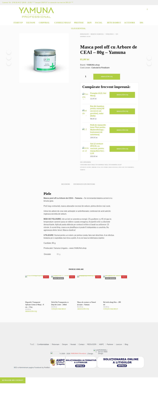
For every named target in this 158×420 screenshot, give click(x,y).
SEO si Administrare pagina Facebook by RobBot (32, 367)
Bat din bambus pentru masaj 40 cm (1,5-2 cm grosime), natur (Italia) (97, 111)
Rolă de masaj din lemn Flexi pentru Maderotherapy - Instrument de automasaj (98, 130)
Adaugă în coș (107, 76)
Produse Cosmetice (97, 34)
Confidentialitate (43, 344)
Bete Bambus (114, 23)
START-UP (18, 23)
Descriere (65, 184)
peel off (121, 167)
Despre (65, 344)
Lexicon (119, 344)
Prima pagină (84, 34)
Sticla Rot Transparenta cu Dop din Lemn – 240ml (60, 303)
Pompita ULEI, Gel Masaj (98, 94)
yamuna (82, 169)
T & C (32, 344)
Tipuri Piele (110, 34)
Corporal (44, 23)
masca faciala (113, 167)
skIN (89, 23)
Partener (110, 344)
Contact (81, 344)
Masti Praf (91, 164)
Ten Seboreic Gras (101, 164)
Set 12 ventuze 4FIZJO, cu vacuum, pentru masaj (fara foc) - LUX (97, 148)
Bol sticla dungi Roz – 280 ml (112, 303)
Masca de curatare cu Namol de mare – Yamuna (86, 303)
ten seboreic (129, 167)
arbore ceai (96, 167)
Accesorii (129, 23)
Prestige (79, 23)
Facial (98, 23)
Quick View (38, 297)
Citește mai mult (58, 309)
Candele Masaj (62, 23)
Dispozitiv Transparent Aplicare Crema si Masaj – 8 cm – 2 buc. (34, 304)
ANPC (101, 344)
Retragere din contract (12, 380)
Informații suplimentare (84, 184)
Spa (141, 23)
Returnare (55, 344)
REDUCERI (91, 344)
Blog (126, 344)
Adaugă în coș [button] (122, 95)
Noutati (73, 344)
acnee (89, 167)
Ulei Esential (78, 28)
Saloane (30, 23)
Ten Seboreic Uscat (115, 164)
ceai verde (104, 167)
